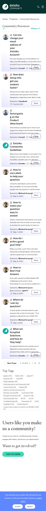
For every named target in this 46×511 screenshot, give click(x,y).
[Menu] (4, 7)
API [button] (23, 398)
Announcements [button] (10, 398)
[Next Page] (35, 363)
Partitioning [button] (22, 404)
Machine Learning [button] (11, 393)
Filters (34, 28)
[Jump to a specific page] (39, 363)
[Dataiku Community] (12, 7)
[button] (6, 37)
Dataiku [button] (21, 163)
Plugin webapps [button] (10, 381)
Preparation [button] (26, 401)
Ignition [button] (8, 376)
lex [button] (31, 398)
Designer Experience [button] (12, 396)
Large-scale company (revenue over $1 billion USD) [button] (21, 408)
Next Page (11, 363)
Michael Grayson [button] (25, 193)
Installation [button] (9, 404)
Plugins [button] (23, 387)
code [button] (19, 379)
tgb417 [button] (25, 291)
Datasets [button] (8, 379)
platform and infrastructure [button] (14, 390)
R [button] (37, 401)
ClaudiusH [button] (22, 101)
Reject (30, 506)
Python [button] (19, 376)
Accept (18, 506)
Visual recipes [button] (10, 387)
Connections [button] (27, 393)
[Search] (38, 6)
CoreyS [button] (21, 68)
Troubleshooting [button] (10, 401)
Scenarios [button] (28, 396)
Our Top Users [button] (13, 454)
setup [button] (30, 376)
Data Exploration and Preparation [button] (16, 384)
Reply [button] (36, 67)
